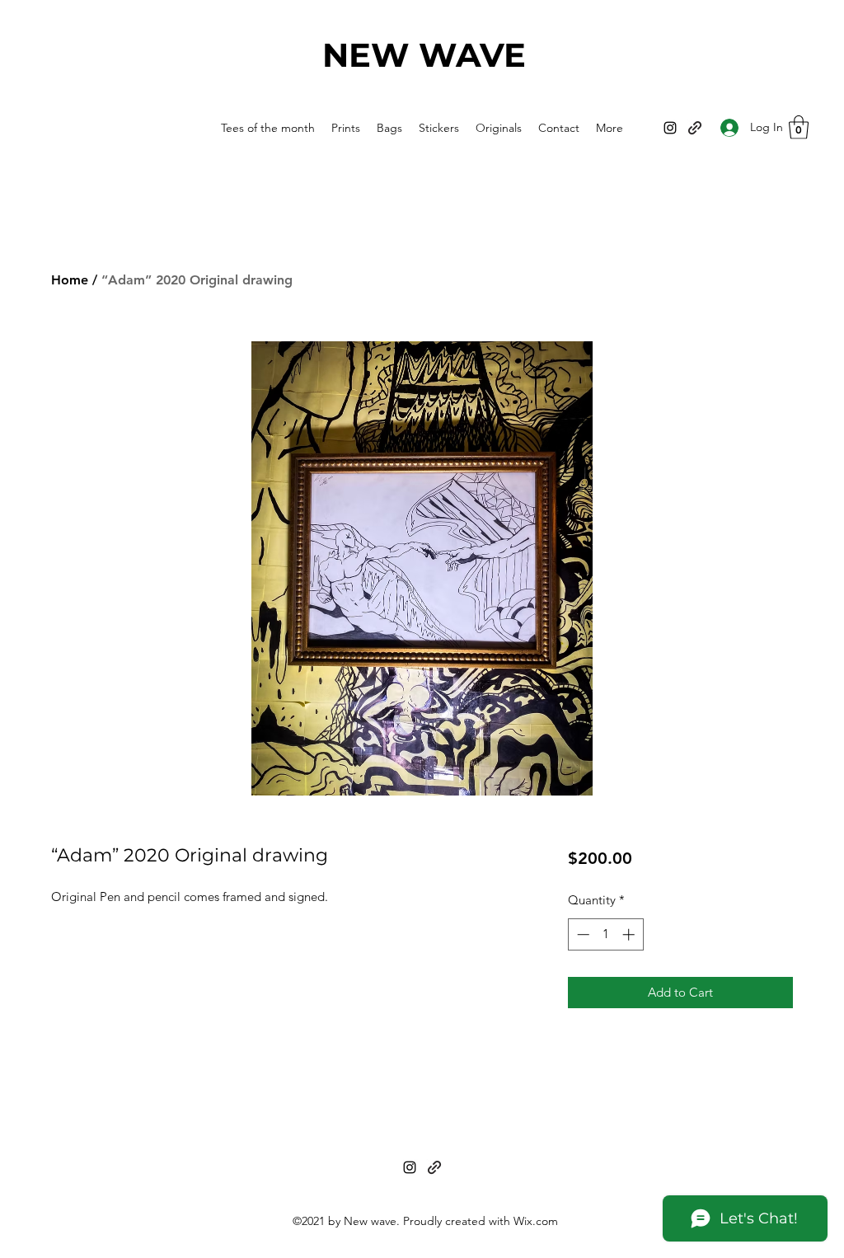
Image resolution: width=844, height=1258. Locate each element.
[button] (799, 127)
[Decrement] (581, 934)
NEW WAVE (424, 55)
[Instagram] (670, 128)
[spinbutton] (605, 934)
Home (69, 280)
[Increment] (630, 934)
